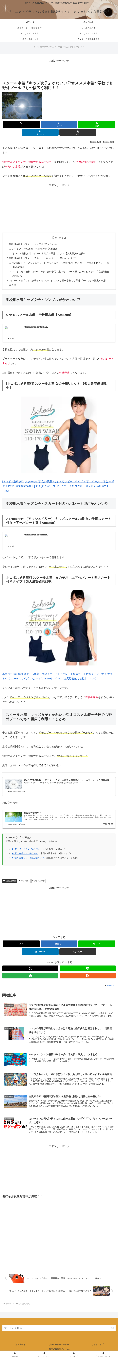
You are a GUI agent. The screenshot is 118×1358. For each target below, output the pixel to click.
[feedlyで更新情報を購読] (30, 975)
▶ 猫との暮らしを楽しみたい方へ (28, 857)
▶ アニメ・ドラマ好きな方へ (26, 849)
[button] (77, 132)
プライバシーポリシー (59, 1344)
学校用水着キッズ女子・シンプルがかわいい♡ (33, 244)
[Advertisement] (59, 69)
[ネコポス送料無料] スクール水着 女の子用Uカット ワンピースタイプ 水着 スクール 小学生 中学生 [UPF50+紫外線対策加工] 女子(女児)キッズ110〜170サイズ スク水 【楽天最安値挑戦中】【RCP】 (58, 486)
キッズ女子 (25, 881)
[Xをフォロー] (30, 968)
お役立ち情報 (10, 881)
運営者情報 (20, 1344)
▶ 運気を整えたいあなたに (25, 853)
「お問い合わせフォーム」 (59, 1349)
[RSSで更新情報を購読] (88, 975)
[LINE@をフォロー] (88, 968)
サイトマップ (98, 1344)
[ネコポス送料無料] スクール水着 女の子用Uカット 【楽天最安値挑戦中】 (50, 253)
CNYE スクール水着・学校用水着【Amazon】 (36, 248)
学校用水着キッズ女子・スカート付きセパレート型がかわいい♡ (42, 258)
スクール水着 (39, 881)
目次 (54, 237)
